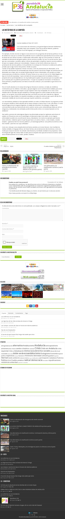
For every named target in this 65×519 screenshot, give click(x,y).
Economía (54, 354)
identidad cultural (40, 356)
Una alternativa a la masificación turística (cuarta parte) (23, 22)
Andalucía (39, 345)
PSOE (9, 360)
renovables (45, 360)
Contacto (43, 517)
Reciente (10, 313)
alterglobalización (6, 346)
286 (11, 491)
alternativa (18, 345)
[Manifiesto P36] (5, 500)
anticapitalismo (52, 346)
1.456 (12, 486)
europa (16, 356)
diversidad (10, 353)
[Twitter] (33, 306)
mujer (30, 358)
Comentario (5, 208)
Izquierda (56, 356)
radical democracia (33, 360)
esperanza (10, 356)
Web (3, 234)
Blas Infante (12, 348)
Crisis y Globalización (16, 351)
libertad (4, 358)
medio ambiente (14, 358)
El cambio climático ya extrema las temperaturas (52, 146)
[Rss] (27, 306)
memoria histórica (24, 358)
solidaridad (14, 362)
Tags (26, 313)
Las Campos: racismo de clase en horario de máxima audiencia (19, 325)
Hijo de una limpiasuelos (8, 330)
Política (4, 360)
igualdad (51, 356)
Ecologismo (45, 353)
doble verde (18, 353)
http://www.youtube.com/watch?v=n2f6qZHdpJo (23, 193)
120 (10, 507)
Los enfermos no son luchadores (10, 316)
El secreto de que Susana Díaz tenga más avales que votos (17, 334)
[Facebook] (30, 306)
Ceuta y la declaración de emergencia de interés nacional (10, 167)
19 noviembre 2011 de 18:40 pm (55, 182)
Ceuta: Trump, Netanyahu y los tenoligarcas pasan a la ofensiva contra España (32, 446)
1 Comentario (40, 32)
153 (20, 500)
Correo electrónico (8, 229)
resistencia (5, 362)
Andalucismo (28, 345)
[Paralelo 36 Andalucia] (32, 6)
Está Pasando (26, 32)
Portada (2, 25)
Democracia (10, 25)
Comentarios (19, 313)
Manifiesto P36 (14, 498)
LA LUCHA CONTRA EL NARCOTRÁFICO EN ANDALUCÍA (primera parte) (32, 167)
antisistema (5, 348)
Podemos (60, 358)
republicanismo (54, 360)
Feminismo (29, 356)
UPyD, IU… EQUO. (9, 146)
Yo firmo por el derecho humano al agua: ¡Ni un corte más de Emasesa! (21, 505)
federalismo (21, 356)
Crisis (38, 348)
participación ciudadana (47, 358)
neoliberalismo (35, 358)
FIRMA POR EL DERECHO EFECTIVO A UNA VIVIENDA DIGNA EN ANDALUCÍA (22, 489)
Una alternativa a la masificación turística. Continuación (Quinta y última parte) (33, 433)
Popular (4, 313)
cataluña (31, 348)
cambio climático (22, 349)
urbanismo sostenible (23, 362)
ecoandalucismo (32, 353)
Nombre (5, 223)
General (31, 32)
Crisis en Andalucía (49, 348)
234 (12, 495)
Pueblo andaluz (17, 360)
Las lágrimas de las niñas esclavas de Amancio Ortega (16, 321)
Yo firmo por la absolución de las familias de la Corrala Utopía (18, 485)
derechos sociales (42, 351)
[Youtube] (36, 306)
